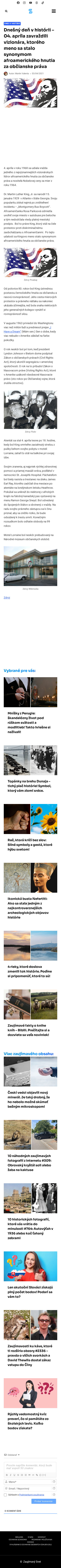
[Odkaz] (37, 1475)
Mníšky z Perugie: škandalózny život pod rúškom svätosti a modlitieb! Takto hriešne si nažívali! (29, 722)
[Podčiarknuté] (14, 1475)
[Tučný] (7, 1475)
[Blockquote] (29, 1475)
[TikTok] (42, 2)
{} (40, 1475)
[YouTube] (30, 2)
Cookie (30, 1542)
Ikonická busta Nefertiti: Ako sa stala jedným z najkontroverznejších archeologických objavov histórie (28, 908)
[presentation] (30, 692)
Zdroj (7, 598)
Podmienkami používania (31, 1494)
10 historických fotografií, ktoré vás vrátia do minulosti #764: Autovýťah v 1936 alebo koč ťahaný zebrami (30, 1228)
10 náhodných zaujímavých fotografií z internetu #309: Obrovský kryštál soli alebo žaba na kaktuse (29, 1163)
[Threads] (36, 2)
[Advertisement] (30, 635)
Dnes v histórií (12, 23)
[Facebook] (18, 2)
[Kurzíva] (10, 1475)
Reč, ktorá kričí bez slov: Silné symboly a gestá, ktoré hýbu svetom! (30, 844)
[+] (44, 1475)
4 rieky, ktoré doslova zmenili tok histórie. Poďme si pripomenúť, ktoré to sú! (30, 971)
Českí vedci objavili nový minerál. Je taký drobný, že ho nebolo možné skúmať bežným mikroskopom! (29, 1100)
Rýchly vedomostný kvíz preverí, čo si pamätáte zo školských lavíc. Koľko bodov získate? (28, 1421)
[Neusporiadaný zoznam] (25, 1475)
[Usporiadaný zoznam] (22, 1475)
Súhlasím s (26, 1494)
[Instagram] (24, 2)
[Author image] (6, 74)
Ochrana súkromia (18, 1540)
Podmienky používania (42, 1540)
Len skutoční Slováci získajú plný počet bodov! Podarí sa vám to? (30, 1292)
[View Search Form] (6, 11)
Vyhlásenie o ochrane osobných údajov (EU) (31, 1545)
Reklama (19, 1537)
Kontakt (42, 1537)
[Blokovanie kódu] (33, 1475)
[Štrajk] (18, 1475)
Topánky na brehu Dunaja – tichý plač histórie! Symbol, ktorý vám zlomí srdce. (29, 786)
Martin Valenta (22, 73)
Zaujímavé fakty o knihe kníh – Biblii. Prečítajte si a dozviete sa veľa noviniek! (29, 1030)
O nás (30, 1537)
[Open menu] (53, 11)
